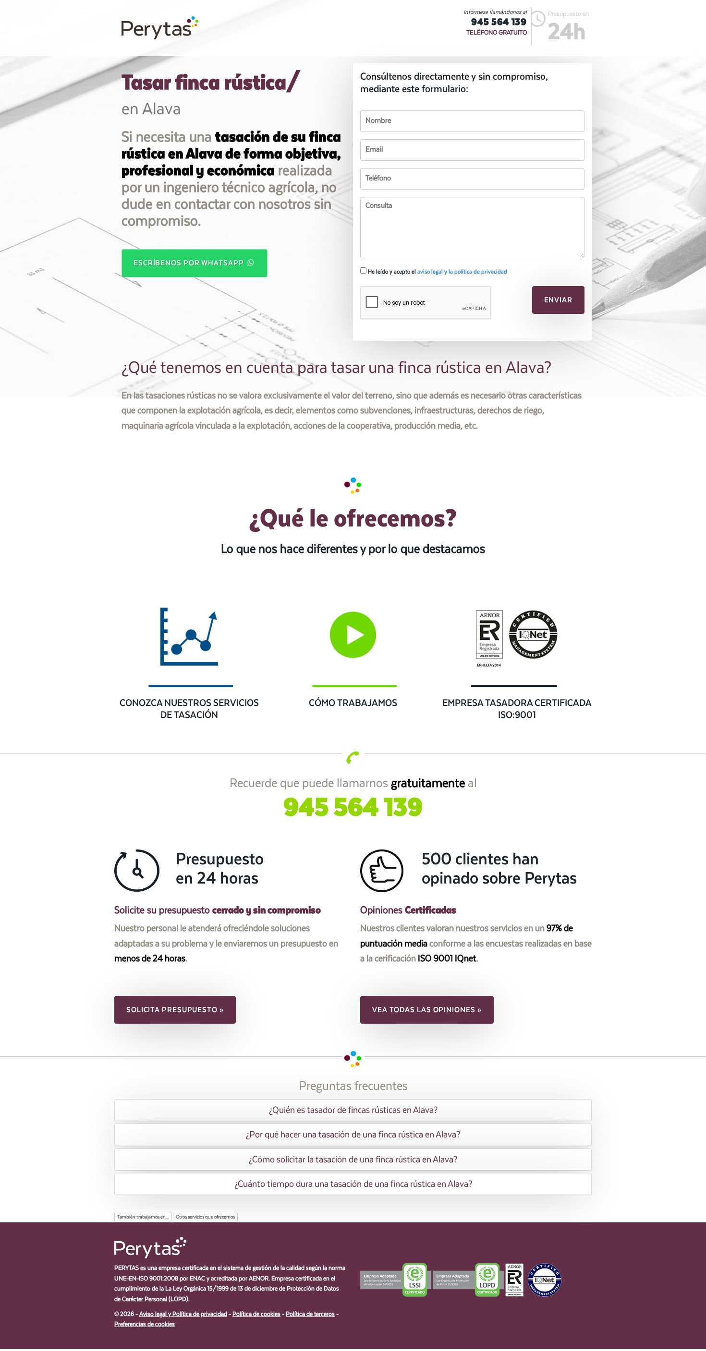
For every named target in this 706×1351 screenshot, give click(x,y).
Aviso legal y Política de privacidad (183, 1314)
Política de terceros (310, 1314)
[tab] (353, 1110)
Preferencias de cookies (144, 1324)
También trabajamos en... (143, 1217)
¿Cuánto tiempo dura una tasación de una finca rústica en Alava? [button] (353, 1184)
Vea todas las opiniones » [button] (427, 1009)
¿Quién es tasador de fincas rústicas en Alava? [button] (353, 1110)
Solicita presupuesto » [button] (175, 1009)
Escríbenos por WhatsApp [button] (190, 263)
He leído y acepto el (436, 271)
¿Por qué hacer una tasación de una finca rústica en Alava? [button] (353, 1134)
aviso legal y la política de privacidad (462, 271)
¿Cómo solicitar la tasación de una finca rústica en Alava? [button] (353, 1159)
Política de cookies (256, 1314)
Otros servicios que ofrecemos (205, 1217)
